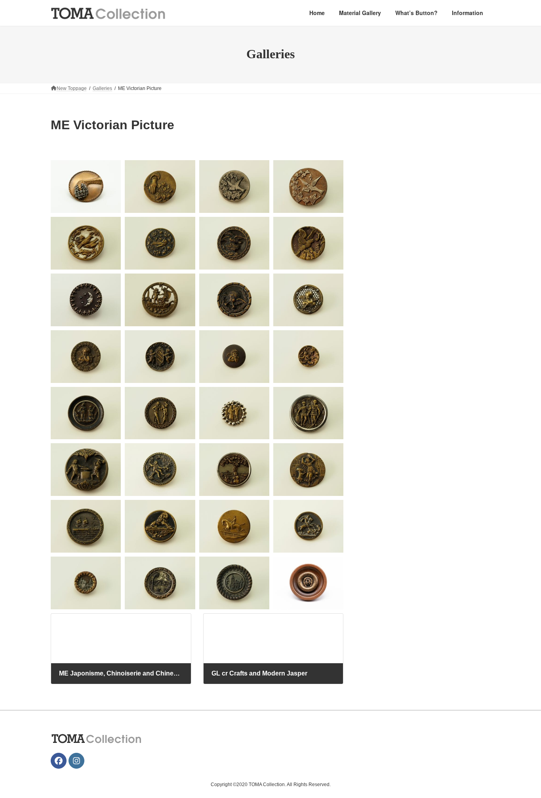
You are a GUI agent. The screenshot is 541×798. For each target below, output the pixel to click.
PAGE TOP (521, 766)
